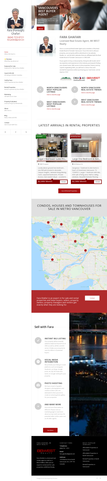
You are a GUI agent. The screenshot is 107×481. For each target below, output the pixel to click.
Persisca (55, 478)
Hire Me (40, 29)
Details (63, 182)
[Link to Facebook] (15, 132)
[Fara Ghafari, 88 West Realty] (15, 23)
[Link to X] (26, 132)
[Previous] (33, 15)
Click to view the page (53, 95)
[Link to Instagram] (5, 132)
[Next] (105, 15)
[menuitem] (15, 53)
